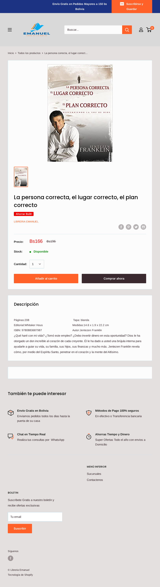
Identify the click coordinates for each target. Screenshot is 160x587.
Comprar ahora (114, 278)
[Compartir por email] (143, 227)
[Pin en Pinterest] (128, 227)
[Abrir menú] (10, 29)
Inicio (11, 53)
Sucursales (94, 473)
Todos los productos (29, 53)
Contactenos (95, 479)
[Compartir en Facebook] (121, 227)
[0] (149, 29)
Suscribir (20, 528)
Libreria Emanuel (26, 221)
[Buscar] (127, 29)
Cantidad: (20, 264)
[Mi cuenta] (141, 30)
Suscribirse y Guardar (134, 6)
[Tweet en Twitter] (136, 227)
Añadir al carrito (46, 278)
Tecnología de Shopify (20, 574)
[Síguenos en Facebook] (10, 558)
